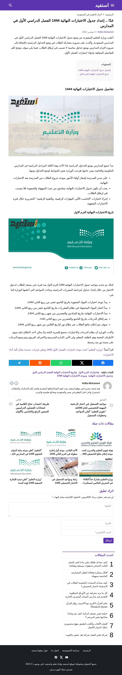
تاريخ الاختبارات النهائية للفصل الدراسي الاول (54, 372)
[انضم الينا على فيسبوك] (55, 657)
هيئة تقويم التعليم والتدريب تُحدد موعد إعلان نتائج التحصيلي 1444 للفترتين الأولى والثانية (97, 454)
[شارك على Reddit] (39, 363)
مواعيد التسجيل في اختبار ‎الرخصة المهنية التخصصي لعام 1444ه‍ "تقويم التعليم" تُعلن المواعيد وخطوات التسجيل (88, 407)
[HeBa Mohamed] (107, 386)
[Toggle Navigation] (112, 5)
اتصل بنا (55, 650)
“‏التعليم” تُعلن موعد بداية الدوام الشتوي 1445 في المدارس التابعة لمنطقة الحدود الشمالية (25, 454)
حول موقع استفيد (39, 650)
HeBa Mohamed (106, 32)
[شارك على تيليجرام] (19, 363)
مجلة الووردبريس (58, 669)
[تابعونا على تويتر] (61, 657)
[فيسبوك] (16, 383)
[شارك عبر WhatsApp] (60, 363)
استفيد (102, 5)
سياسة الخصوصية (70, 650)
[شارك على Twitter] (82, 363)
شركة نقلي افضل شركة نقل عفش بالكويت (86, 635)
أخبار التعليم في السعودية (89, 14)
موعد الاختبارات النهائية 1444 (71, 375)
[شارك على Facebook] (103, 363)
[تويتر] (11, 383)
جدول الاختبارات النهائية (99, 375)
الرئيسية (87, 650)
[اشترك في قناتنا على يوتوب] (66, 657)
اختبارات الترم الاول (88, 372)
